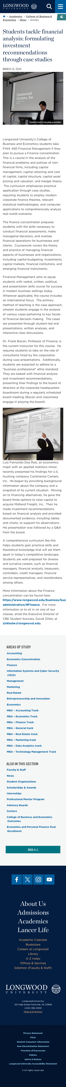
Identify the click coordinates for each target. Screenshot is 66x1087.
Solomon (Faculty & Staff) (33, 968)
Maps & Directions (33, 1011)
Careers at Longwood (33, 949)
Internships (14, 793)
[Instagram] (38, 879)
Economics (14, 704)
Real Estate (14, 692)
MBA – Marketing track (21, 739)
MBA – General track (20, 728)
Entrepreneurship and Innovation (28, 698)
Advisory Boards (17, 805)
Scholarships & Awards (21, 787)
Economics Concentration (23, 659)
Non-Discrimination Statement (33, 1046)
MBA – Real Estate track (22, 734)
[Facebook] (17, 879)
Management (15, 680)
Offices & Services (33, 963)
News (23, 20)
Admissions (33, 912)
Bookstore (33, 944)
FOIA (33, 1037)
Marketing (13, 686)
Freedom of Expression (33, 1050)
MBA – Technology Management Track (31, 751)
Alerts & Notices (33, 1059)
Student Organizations (21, 781)
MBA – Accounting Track (22, 710)
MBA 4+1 (33, 849)
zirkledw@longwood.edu (22, 623)
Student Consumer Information (33, 1042)
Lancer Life (33, 930)
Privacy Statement (33, 1033)
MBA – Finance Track (20, 722)
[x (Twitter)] (27, 879)
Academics (15, 16)
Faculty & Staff (16, 769)
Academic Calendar (33, 940)
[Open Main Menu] (60, 6)
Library (33, 954)
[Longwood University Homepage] (20, 6)
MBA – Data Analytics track (24, 745)
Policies (33, 1055)
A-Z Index (33, 958)
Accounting (14, 653)
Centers (12, 811)
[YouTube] (49, 879)
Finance (12, 665)
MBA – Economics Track (22, 716)
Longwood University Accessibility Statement (33, 1063)
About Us (33, 903)
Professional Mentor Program (25, 799)
